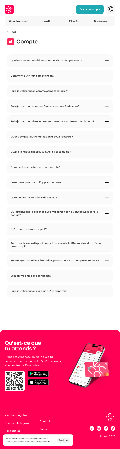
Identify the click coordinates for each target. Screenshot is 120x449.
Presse (44, 429)
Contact (45, 421)
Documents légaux (17, 423)
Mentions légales (16, 415)
